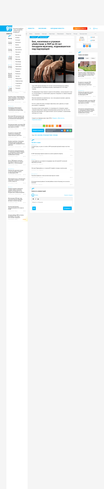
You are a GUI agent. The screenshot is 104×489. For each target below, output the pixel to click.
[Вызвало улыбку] (47, 126)
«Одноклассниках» (37, 119)
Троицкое (17, 88)
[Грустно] (57, 126)
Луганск (17, 54)
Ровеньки (17, 71)
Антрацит (17, 40)
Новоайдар (18, 61)
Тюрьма (55, 135)
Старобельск (18, 83)
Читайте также (36, 142)
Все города (18, 35)
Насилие (40, 135)
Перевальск (18, 68)
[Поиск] (90, 28)
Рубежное (17, 73)
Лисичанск (18, 52)
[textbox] (52, 203)
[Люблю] (50, 126)
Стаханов (17, 85)
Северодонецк (19, 81)
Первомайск (18, 66)
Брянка (17, 44)
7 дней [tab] (87, 58)
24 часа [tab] (81, 58)
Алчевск (17, 37)
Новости (9, 33)
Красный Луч (18, 49)
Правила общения (68, 195)
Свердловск (18, 78)
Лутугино (17, 56)
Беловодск (18, 42)
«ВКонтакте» (60, 118)
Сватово (17, 76)
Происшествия (43, 37)
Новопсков (18, 64)
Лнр (36, 135)
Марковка (17, 59)
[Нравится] (44, 126)
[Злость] (60, 126)
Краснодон (18, 47)
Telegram (54, 118)
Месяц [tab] (93, 58)
